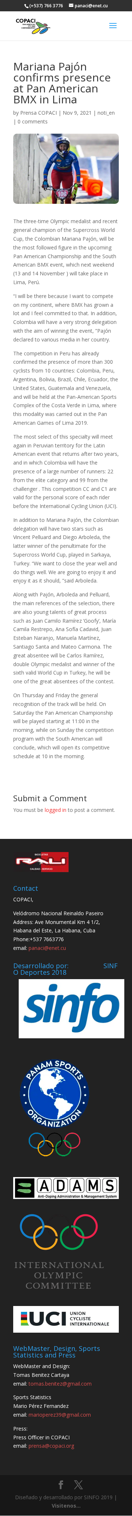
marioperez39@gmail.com (60, 1414)
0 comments (33, 121)
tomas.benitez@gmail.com (60, 1383)
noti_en (106, 112)
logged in (55, 809)
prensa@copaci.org (51, 1445)
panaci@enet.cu (47, 947)
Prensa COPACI (38, 112)
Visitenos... (66, 1505)
